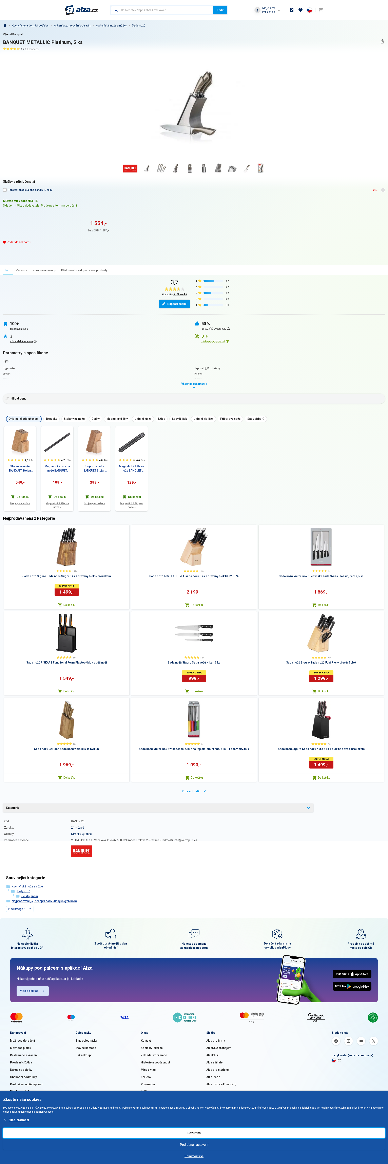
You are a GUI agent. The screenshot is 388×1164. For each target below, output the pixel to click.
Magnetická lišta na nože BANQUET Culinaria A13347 (131, 469)
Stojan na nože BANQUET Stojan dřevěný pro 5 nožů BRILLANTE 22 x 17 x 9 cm (94, 469)
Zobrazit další (191, 791)
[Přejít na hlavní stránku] (81, 10)
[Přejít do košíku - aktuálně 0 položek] (320, 10)
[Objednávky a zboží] (291, 10)
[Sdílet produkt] (382, 41)
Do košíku (69, 604)
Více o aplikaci (29, 990)
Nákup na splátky (21, 1069)
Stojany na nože (20, 503)
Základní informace (154, 1055)
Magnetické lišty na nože (57, 505)
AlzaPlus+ (213, 1055)
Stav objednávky (86, 1040)
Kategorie (12, 807)
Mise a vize (148, 1069)
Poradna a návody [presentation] (44, 270)
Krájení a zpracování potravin (72, 25)
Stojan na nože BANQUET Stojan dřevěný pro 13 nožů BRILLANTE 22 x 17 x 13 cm (20, 469)
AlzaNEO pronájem (218, 1048)
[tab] (8, 270)
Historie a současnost (155, 1062)
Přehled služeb (20, 1091)
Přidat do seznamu (19, 242)
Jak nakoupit (84, 1055)
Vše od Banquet (13, 34)
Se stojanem (29, 896)
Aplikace (146, 1091)
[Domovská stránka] (5, 25)
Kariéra (146, 1077)
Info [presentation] (8, 270)
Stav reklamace (86, 1048)
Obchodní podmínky (23, 1077)
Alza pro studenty (217, 1069)
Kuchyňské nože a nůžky (111, 25)
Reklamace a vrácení (24, 1055)
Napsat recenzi (177, 303)
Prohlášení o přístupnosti (26, 1084)
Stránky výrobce (81, 833)
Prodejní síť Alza (21, 1062)
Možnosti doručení (22, 1040)
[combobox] (162, 10)
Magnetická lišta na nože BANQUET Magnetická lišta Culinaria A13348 (57, 469)
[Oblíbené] (300, 10)
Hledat (220, 10)
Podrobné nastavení (194, 1145)
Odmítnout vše (194, 1156)
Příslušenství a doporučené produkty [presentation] (84, 270)
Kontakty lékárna (152, 1048)
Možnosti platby (20, 1048)
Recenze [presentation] (21, 270)
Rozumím (194, 1133)
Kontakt (146, 1040)
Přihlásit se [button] (268, 11)
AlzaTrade (213, 1077)
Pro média (148, 1084)
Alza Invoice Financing (221, 1084)
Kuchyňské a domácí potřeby (30, 25)
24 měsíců (77, 827)
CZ (339, 1060)
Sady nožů (138, 25)
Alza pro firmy (215, 1040)
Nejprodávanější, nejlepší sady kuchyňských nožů (44, 901)
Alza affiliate (214, 1062)
